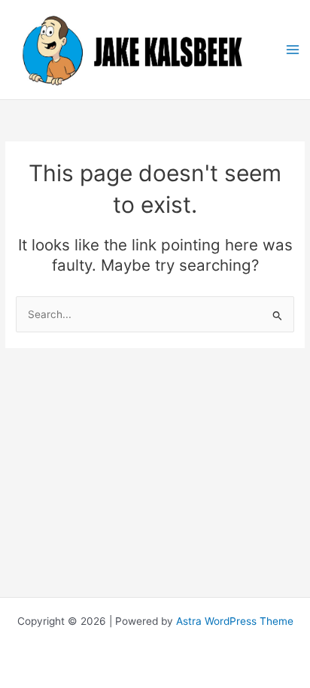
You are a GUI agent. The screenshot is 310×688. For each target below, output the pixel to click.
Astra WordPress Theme (234, 621)
